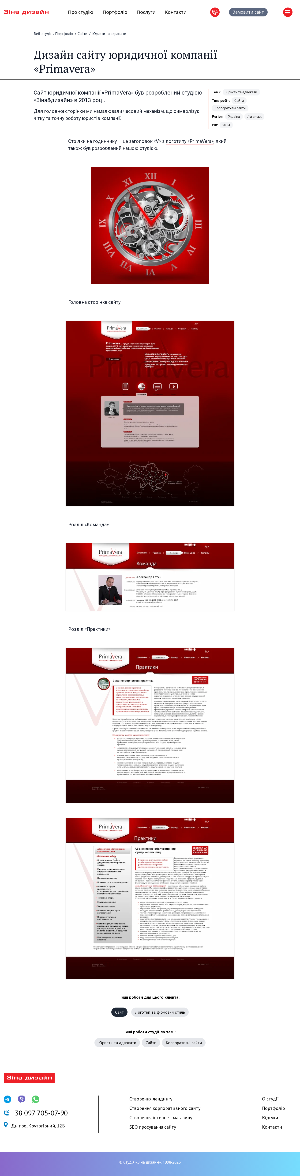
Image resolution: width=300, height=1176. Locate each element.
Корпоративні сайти (230, 108)
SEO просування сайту (152, 1127)
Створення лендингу (150, 1099)
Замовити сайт (248, 12)
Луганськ (254, 116)
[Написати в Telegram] (7, 1099)
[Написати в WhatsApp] (35, 1099)
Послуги (146, 12)
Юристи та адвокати (109, 33)
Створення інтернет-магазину (160, 1118)
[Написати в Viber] (21, 1099)
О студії (270, 1099)
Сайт (119, 1012)
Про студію (80, 12)
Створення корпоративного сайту (164, 1108)
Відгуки (270, 1118)
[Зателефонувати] (215, 12)
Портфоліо (115, 12)
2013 (226, 125)
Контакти (176, 12)
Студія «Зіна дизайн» (142, 1162)
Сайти (82, 33)
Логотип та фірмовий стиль (160, 1012)
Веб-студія (42, 33)
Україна (234, 116)
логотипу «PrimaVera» (190, 141)
